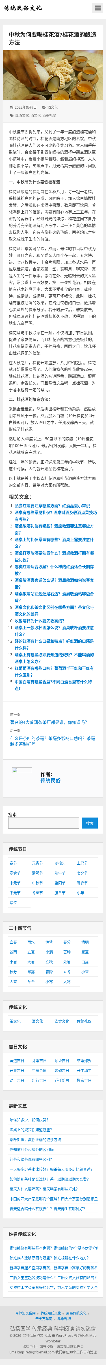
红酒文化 (22, 115)
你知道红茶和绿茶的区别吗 (32, 1149)
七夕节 (82, 872)
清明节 (37, 872)
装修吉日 (62, 1070)
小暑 (13, 961)
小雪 (85, 971)
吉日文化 (18, 1047)
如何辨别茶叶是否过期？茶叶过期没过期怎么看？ (50, 1179)
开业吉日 (17, 1070)
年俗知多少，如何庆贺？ (30, 1119)
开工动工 (84, 1070)
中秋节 (37, 882)
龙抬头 (60, 863)
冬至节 (37, 892)
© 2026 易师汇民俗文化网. (30, 1335)
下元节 (15, 892)
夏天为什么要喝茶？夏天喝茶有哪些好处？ (44, 1188)
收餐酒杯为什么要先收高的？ (40, 620)
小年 (80, 892)
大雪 (13, 981)
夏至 (85, 951)
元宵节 (37, 863)
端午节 (60, 872)
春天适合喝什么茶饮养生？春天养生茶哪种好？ (48, 1208)
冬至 (31, 981)
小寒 (49, 981)
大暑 (31, 961)
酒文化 (52, 107)
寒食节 (15, 872)
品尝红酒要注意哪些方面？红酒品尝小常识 (52, 505)
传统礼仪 (84, 1021)
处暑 (67, 961)
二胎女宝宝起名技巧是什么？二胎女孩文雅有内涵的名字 (55, 1277)
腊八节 (60, 892)
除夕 (13, 902)
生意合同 (39, 1070)
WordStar (53, 1341)
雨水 (31, 942)
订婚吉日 (39, 1060)
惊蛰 (49, 942)
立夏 (31, 951)
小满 (49, 951)
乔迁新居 (62, 1080)
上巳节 (82, 863)
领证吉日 (62, 1060)
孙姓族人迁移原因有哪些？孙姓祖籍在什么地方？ (50, 1257)
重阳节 (60, 882)
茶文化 (15, 1021)
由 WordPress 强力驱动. (70, 1335)
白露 (85, 961)
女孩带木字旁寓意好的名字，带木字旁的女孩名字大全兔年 (57, 1287)
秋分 (13, 971)
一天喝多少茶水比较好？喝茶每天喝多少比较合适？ (52, 1169)
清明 (85, 942)
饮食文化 (62, 1021)
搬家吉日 (84, 1080)
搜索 (12, 814)
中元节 (15, 882)
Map (92, 1335)
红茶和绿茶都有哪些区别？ (32, 1159)
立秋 (49, 961)
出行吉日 (39, 1080)
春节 (13, 863)
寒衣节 (82, 882)
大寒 (67, 981)
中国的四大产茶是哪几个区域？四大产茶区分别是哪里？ (55, 1198)
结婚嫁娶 (84, 1060)
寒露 (31, 971)
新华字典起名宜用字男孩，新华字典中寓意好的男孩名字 (55, 1267)
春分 (67, 942)
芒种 (67, 951)
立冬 (67, 971)
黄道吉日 (17, 1060)
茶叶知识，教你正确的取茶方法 (35, 1139)
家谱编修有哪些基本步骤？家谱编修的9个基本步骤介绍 (55, 1247)
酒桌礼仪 (49, 115)
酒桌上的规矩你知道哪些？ (32, 1129)
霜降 (49, 971)
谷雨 (13, 951)
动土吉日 (17, 1080)
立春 (13, 942)
